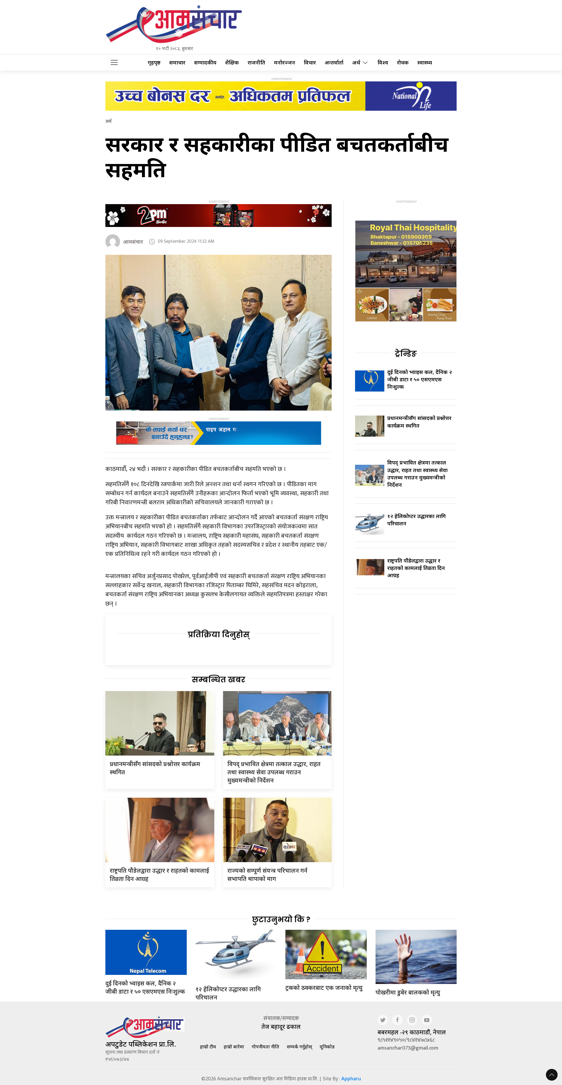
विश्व (383, 62)
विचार (310, 62)
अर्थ (356, 62)
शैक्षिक (232, 62)
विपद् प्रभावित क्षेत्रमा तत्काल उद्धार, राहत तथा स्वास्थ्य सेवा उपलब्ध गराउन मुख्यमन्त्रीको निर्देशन (274, 772)
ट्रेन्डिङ (406, 353)
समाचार (177, 62)
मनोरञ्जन (284, 62)
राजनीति (256, 62)
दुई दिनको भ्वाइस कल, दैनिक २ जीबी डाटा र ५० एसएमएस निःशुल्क (419, 379)
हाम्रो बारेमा (234, 1047)
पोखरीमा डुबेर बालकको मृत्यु (408, 992)
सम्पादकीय (205, 62)
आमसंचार (133, 241)
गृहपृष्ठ (154, 62)
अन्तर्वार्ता (334, 62)
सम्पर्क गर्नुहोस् (299, 1047)
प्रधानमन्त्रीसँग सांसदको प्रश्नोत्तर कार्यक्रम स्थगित (419, 421)
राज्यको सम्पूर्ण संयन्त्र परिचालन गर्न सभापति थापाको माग (267, 875)
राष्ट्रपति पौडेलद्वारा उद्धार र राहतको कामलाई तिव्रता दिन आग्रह (416, 568)
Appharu (351, 1078)
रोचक (403, 62)
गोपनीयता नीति (265, 1047)
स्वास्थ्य (424, 62)
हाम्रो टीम (208, 1047)
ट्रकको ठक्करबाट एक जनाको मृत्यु (324, 988)
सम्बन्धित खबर (218, 679)
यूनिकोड (327, 1047)
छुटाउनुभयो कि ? (281, 919)
